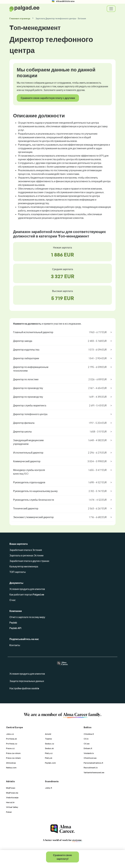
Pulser (9, 812)
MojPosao (10, 788)
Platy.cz (49, 753)
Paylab (13, 622)
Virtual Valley (12, 807)
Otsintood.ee (90, 758)
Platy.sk (48, 758)
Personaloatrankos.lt (93, 763)
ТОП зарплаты (17, 571)
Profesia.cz (11, 743)
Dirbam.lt (88, 748)
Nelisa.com (11, 767)
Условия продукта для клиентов (27, 589)
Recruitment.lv (91, 767)
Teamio (48, 738)
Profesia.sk (11, 738)
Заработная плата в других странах (29, 560)
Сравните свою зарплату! (62, 857)
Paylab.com (50, 763)
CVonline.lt (89, 734)
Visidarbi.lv (89, 753)
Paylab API (15, 628)
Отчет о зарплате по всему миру (27, 617)
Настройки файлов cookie (24, 688)
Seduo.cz (49, 743)
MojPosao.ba (12, 793)
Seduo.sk (49, 748)
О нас (12, 600)
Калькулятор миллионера (23, 566)
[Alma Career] (62, 829)
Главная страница (19, 18)
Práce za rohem (13, 758)
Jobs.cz (10, 734)
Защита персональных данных (26, 681)
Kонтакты (14, 645)
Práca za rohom (13, 753)
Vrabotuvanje (12, 797)
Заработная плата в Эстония (25, 549)
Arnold (48, 734)
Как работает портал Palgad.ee (26, 594)
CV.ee (86, 743)
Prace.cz (10, 748)
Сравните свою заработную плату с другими (48, 97)
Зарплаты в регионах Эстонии (26, 555)
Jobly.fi (48, 788)
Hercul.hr (10, 802)
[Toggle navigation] (111, 8)
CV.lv (86, 738)
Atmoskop (11, 763)
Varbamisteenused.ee (94, 772)
